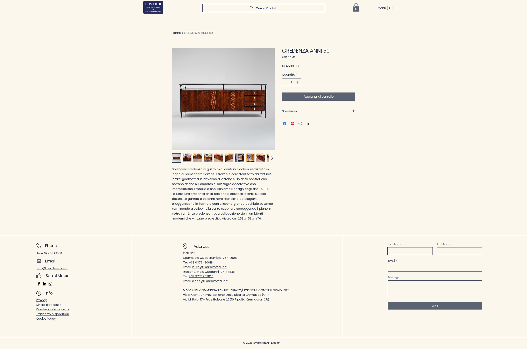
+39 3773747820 (201, 276)
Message (394, 277)
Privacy (41, 300)
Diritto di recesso (49, 305)
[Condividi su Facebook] (284, 123)
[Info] (39, 293)
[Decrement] (285, 82)
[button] (356, 7)
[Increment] (297, 82)
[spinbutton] (291, 82)
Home (176, 32)
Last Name (444, 244)
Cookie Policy (46, 318)
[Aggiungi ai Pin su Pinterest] (292, 123)
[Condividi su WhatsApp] (300, 123)
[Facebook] (38, 283)
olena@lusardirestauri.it (210, 281)
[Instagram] (50, 283)
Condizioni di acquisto (52, 309)
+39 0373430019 (201, 262)
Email (391, 260)
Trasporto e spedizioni (53, 314)
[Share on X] (308, 123)
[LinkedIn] (44, 283)
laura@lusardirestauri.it (209, 267)
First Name (395, 244)
